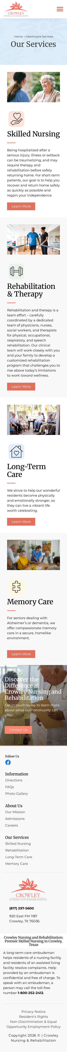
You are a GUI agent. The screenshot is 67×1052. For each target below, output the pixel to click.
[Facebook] (8, 762)
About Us (13, 805)
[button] (60, 9)
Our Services (17, 837)
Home (18, 36)
